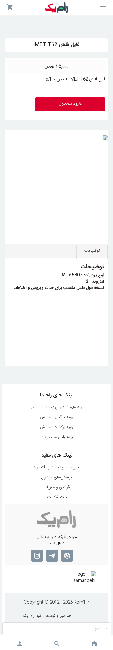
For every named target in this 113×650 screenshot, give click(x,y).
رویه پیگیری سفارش (56, 417)
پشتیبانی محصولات (57, 437)
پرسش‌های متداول (56, 477)
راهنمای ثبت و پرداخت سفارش (56, 407)
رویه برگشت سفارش (56, 427)
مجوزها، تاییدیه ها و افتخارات (56, 467)
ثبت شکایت (57, 497)
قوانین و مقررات (56, 487)
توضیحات (92, 250)
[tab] (92, 252)
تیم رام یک (32, 616)
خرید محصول (69, 104)
